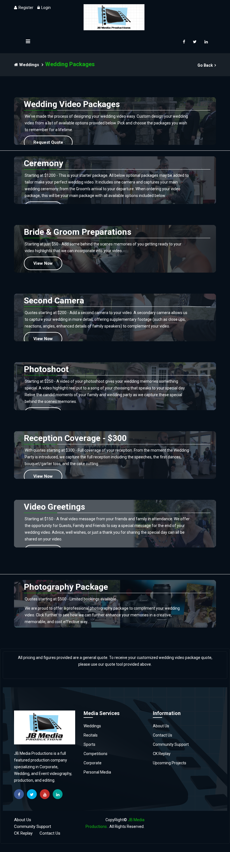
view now (43, 263)
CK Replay (162, 753)
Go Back (205, 65)
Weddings (28, 64)
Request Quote (48, 142)
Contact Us (162, 735)
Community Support (171, 744)
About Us (161, 726)
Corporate (93, 763)
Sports (89, 744)
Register (26, 7)
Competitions (95, 753)
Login (46, 7)
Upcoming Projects (169, 763)
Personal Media (97, 772)
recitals (91, 735)
